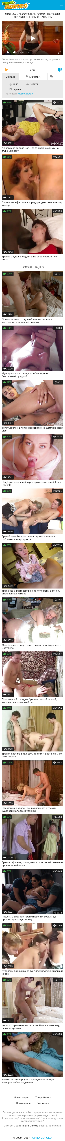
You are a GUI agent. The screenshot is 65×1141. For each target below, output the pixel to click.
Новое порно (21, 1097)
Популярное (23, 1103)
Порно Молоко (41, 1137)
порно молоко (30, 1125)
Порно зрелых (25, 93)
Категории (43, 1103)
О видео (10, 76)
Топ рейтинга (43, 1097)
